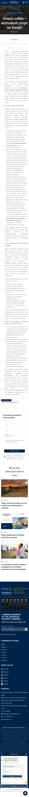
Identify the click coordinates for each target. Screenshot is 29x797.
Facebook (5, 669)
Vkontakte (5, 675)
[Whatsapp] (18, 43)
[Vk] (8, 47)
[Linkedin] (25, 43)
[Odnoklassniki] (12, 47)
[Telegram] (10, 43)
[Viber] (21, 43)
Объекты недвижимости (10, 402)
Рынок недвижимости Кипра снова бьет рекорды (12, 536)
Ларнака (4, 652)
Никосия (4, 655)
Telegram (5, 684)
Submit (12, 776)
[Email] (16, 47)
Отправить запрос (14, 451)
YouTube (5, 681)
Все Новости (6, 400)
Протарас (4, 657)
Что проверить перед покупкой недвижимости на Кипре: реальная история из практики (13, 566)
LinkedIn (5, 678)
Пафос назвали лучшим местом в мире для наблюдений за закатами (14, 505)
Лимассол (4, 647)
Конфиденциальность (6, 719)
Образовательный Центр (9, 634)
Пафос (3, 644)
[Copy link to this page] (3, 43)
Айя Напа (4, 649)
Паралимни (5, 660)
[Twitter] (14, 43)
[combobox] (6, 435)
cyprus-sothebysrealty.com (17, 789)
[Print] (19, 47)
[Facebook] (6, 43)
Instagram (6, 672)
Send (14, 786)
